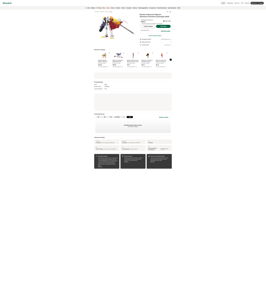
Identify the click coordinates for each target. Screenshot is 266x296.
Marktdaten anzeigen (165, 31)
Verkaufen (247, 3)
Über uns (237, 3)
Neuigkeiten (230, 3)
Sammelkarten (172, 8)
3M (104, 117)
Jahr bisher (117, 117)
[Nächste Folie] (171, 60)
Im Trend (99, 8)
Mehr (179, 8)
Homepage (96, 11)
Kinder (123, 8)
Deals (108, 8)
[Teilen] (170, 11)
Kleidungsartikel (143, 8)
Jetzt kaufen (163, 26)
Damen (118, 8)
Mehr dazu (108, 166)
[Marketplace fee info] (161, 23)
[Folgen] (109, 53)
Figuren (106, 11)
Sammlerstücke (162, 8)
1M (98, 117)
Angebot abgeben (148, 26)
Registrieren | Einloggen (257, 3)
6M (111, 117)
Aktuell (223, 3)
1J (123, 117)
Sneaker (128, 8)
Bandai (111, 11)
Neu (104, 8)
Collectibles (102, 11)
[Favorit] (167, 11)
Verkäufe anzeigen (163, 117)
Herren (113, 8)
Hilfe (242, 3)
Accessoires (152, 8)
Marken (93, 8)
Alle (88, 8)
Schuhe (135, 8)
